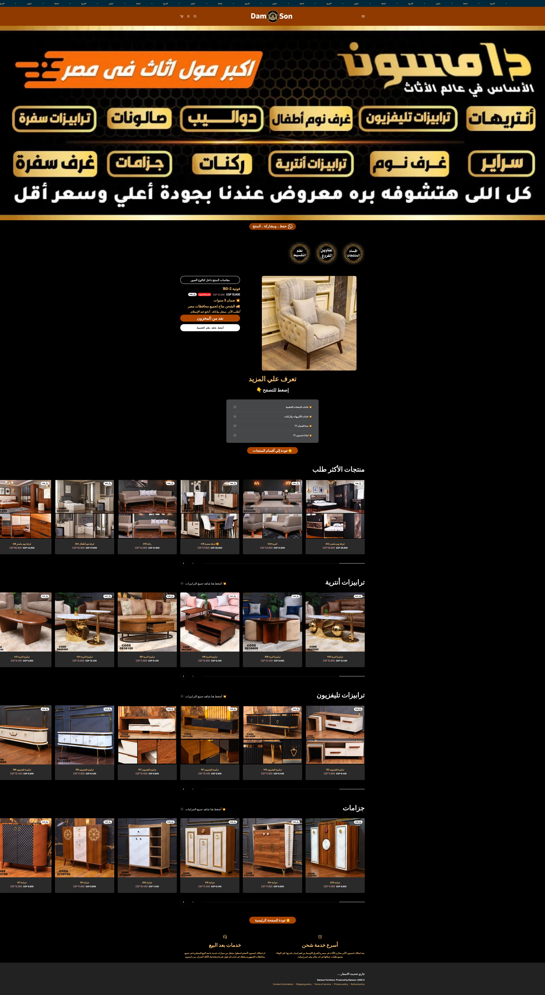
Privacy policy (341, 984)
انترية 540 (272, 543)
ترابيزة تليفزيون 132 (335, 769)
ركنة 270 (147, 543)
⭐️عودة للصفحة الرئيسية (272, 920)
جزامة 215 (210, 882)
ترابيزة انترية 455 (335, 656)
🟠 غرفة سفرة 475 (210, 543)
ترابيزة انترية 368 (272, 656)
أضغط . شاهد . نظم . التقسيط (210, 327)
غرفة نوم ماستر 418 (22, 543)
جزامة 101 (84, 882)
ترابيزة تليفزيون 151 (210, 769)
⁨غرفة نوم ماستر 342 (335, 543)
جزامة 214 (272, 882)
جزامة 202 (147, 882)
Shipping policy (304, 984)
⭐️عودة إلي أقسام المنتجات (272, 450)
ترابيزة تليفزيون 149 (272, 769)
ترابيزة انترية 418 (209, 656)
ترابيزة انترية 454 (85, 656)
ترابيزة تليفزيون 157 (147, 769)
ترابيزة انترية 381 (147, 656)
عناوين (524, 3)
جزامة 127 (22, 882)
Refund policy (358, 984)
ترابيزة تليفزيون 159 (85, 769)
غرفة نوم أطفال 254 (84, 543)
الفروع (497, 3)
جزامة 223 (335, 882)
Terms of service (322, 984)
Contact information (283, 984)
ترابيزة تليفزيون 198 (22, 769)
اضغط (470, 3)
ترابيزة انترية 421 (22, 656)
